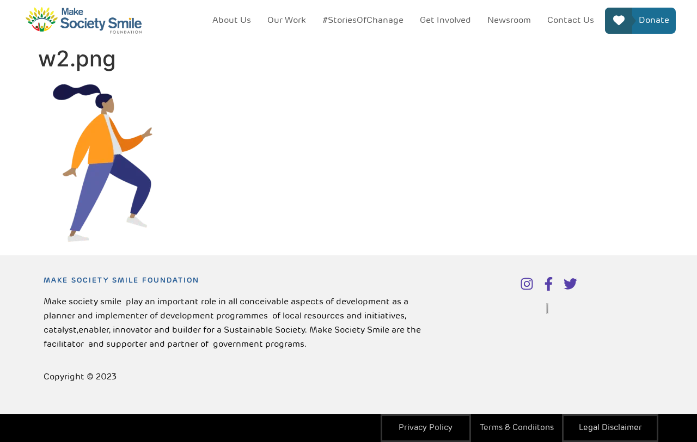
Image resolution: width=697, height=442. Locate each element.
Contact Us (570, 20)
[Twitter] (570, 284)
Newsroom (509, 20)
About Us (231, 20)
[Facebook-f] (548, 284)
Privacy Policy (426, 428)
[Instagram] (527, 284)
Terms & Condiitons (517, 428)
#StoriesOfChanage (362, 20)
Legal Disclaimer (610, 428)
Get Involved (445, 20)
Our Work (286, 20)
